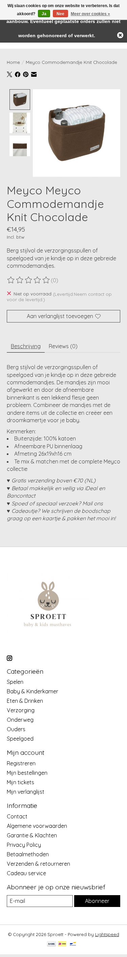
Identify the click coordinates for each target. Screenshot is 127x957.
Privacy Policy (24, 844)
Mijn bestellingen (27, 772)
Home (13, 62)
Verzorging (21, 710)
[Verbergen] (120, 35)
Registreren (21, 763)
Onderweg (20, 719)
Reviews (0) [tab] (63, 346)
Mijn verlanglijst (25, 791)
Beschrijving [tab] (26, 346)
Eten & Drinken (25, 700)
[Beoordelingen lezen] (29, 280)
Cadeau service (26, 873)
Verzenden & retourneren (38, 863)
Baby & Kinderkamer (32, 691)
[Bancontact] (73, 944)
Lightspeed (107, 934)
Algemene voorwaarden (37, 825)
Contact (17, 816)
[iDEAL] (62, 944)
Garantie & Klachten (32, 835)
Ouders (16, 729)
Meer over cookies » (90, 13)
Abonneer (97, 901)
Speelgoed (20, 738)
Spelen (15, 681)
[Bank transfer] (51, 944)
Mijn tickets (20, 782)
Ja (44, 13)
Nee (60, 13)
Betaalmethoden (28, 854)
